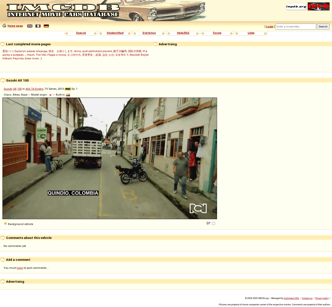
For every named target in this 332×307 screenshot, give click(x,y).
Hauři (30, 54)
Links (251, 33)
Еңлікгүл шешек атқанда (31, 51)
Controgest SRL (291, 298)
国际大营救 (134, 51)
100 (19, 88)
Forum (217, 33)
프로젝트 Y (121, 54)
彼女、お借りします (61, 51)
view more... (33, 58)
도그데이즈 (74, 54)
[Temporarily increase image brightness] (208, 223)
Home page (15, 25)
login (20, 268)
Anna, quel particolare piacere (93, 51)
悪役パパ (7, 51)
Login (269, 26)
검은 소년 (108, 54)
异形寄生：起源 (91, 54)
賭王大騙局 (120, 51)
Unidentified (115, 33)
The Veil (41, 54)
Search (81, 33)
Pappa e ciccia (56, 54)
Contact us (307, 298)
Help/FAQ (183, 33)
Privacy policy (322, 298)
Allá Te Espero (34, 88)
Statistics (149, 33)
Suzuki (8, 88)
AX (15, 88)
